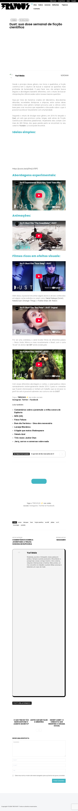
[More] (75, 513)
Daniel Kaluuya (51, 298)
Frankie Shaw (43, 301)
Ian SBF (29, 345)
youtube (23, 525)
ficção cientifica (39, 522)
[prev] (61, 454)
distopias (25, 522)
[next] (64, 454)
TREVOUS (36, 503)
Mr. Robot (53, 301)
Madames (61, 540)
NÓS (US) (18, 416)
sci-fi (57, 522)
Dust (14, 118)
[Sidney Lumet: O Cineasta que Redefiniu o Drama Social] (57, 712)
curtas (19, 522)
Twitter (42, 506)
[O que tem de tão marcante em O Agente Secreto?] (21, 712)
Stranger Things (29, 301)
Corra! (60, 298)
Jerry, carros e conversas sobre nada (31, 441)
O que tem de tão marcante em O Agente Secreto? (21, 722)
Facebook (50, 506)
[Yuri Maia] (12, 75)
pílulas (52, 522)
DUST (57, 391)
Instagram (33, 506)
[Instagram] (54, 806)
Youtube (22, 126)
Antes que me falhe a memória (39, 721)
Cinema (13, 20)
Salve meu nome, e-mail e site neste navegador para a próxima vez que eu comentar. (40, 775)
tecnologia (16, 525)
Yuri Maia (19, 75)
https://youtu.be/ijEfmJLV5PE (25, 168)
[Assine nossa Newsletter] (39, 481)
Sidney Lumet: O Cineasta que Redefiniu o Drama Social (56, 723)
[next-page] (40, 730)
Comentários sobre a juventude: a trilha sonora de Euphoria (22, 542)
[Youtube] (70, 806)
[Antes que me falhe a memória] (39, 712)
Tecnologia (23, 20)
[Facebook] (59, 806)
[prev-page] (37, 730)
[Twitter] (64, 806)
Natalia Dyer (17, 301)
